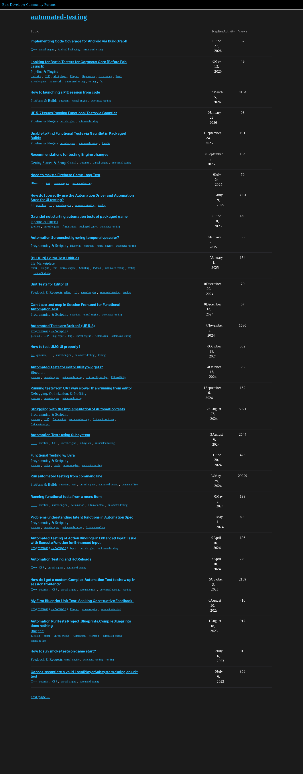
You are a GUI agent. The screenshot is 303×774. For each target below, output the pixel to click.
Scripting (84, 267)
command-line (130, 484)
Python (97, 267)
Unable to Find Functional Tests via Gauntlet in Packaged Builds (78, 135)
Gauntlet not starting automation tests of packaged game (79, 216)
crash (57, 465)
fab (101, 81)
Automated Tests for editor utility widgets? (67, 367)
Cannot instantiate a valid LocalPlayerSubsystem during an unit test (84, 674)
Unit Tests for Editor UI (49, 284)
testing (92, 81)
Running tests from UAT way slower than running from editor (81, 388)
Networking (105, 76)
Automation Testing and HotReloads (61, 559)
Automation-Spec (40, 424)
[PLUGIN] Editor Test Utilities (55, 258)
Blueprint (36, 76)
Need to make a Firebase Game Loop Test (65, 175)
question (64, 100)
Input (73, 548)
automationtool (96, 505)
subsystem (86, 443)
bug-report (58, 335)
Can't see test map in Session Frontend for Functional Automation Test (75, 306)
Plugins (74, 76)
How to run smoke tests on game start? (63, 651)
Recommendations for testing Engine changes (69, 154)
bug (70, 335)
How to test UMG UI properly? (55, 346)
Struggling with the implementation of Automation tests (78, 409)
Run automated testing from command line (66, 476)
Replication (88, 76)
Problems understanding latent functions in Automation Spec (82, 517)
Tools (119, 76)
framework (55, 81)
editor (34, 267)
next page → (40, 697)
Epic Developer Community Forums (28, 4)
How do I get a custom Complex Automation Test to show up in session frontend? (83, 581)
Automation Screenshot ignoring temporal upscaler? (75, 237)
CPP (47, 76)
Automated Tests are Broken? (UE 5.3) (63, 325)
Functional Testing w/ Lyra (53, 455)
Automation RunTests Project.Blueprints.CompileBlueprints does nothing (81, 623)
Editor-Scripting (42, 273)
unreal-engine (46, 49)
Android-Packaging (69, 49)
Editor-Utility (118, 377)
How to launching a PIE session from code (65, 92)
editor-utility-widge (96, 377)
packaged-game (87, 226)
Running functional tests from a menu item (66, 496)
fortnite (106, 143)
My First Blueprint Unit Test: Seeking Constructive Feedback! (82, 600)
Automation (69, 226)
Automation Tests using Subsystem (60, 435)
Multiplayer (60, 76)
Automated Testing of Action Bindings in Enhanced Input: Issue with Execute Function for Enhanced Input (83, 540)
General (71, 162)
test (48, 183)
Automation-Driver (103, 419)
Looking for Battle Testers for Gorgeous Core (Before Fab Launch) (79, 64)
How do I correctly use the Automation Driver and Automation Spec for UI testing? (82, 197)
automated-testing (93, 49)
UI (51, 205)
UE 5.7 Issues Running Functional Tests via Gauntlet (74, 113)
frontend (94, 635)
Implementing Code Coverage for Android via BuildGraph (79, 41)
